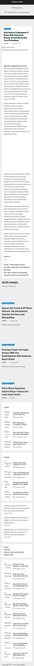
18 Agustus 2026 (20, 598)
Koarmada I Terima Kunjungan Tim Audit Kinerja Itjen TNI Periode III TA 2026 (21, 565)
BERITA (4, 303)
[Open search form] (29, 17)
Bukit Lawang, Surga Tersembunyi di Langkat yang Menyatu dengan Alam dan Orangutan (21, 423)
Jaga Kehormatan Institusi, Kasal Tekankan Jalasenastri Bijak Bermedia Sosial (21, 493)
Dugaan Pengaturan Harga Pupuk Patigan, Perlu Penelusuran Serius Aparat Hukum (16, 520)
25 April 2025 (19, 417)
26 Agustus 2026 (20, 467)
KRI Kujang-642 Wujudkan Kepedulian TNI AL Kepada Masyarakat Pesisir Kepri (20, 483)
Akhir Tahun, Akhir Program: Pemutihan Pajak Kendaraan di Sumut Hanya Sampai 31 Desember (21, 433)
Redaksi (6, 43)
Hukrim (4, 345)
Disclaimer (7, 549)
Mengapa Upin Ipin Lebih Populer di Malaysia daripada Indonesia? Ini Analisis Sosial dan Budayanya (16, 532)
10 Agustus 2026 (20, 638)
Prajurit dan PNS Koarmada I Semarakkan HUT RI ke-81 (21, 473)
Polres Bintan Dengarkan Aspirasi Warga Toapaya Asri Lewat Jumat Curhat (15, 391)
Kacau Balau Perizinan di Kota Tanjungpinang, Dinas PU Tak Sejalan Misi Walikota (20, 585)
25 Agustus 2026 (20, 578)
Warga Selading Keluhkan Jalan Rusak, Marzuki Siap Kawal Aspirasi (20, 634)
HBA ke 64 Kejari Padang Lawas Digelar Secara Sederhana (20, 443)
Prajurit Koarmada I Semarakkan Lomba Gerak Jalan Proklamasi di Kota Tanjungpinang (20, 575)
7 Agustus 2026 (19, 658)
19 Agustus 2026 (20, 487)
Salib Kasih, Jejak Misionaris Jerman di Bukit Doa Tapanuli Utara (21, 413)
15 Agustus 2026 (20, 497)
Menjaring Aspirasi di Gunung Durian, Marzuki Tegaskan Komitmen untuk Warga (20, 614)
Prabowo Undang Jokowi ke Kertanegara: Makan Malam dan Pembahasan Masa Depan (17, 267)
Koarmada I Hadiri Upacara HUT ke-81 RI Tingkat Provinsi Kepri (21, 595)
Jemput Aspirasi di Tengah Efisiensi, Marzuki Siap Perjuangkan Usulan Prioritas (20, 624)
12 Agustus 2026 (20, 618)
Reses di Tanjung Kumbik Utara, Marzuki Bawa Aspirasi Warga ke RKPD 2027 (20, 644)
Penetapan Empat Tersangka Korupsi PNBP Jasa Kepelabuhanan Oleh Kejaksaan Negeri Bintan (16, 354)
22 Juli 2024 (18, 447)
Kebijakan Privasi (9, 555)
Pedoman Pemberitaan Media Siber (14, 552)
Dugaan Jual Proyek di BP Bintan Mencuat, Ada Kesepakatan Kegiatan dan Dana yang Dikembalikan (17, 312)
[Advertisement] (17, 154)
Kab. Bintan (7, 28)
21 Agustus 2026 (20, 477)
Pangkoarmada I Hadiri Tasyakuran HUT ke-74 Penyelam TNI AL (19, 463)
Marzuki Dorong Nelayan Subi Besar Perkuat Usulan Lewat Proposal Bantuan (20, 604)
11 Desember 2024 (20, 437)
